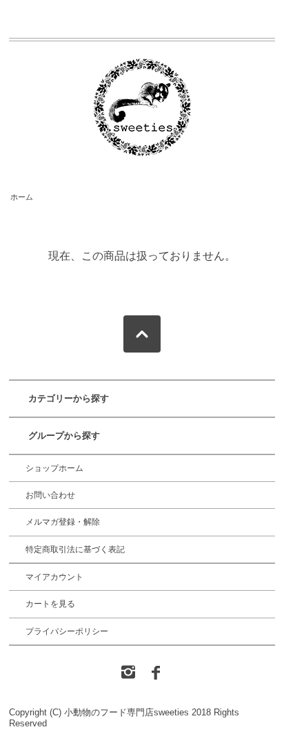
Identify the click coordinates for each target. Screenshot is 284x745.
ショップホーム (54, 468)
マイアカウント (54, 577)
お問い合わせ (50, 495)
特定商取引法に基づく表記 (75, 549)
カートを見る (50, 604)
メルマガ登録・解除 (63, 522)
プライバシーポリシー (67, 631)
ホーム (21, 197)
